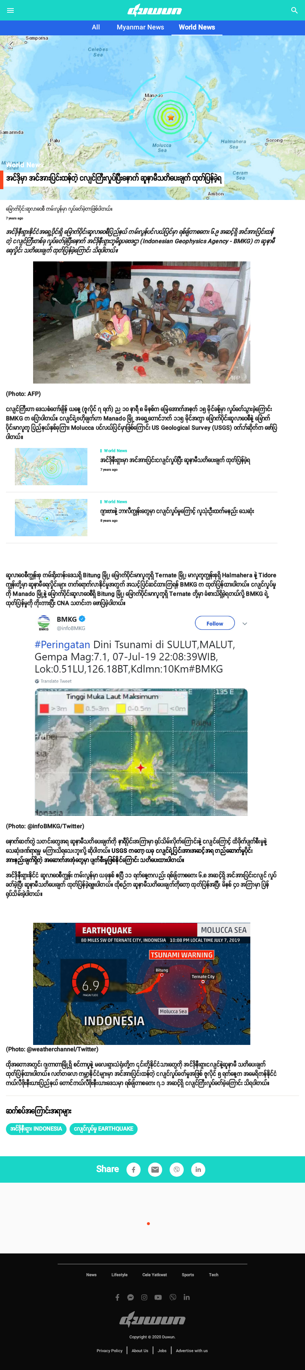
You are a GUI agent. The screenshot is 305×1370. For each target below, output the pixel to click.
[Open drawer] (10, 10)
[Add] (133, 1170)
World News (197, 27)
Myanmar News (140, 27)
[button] (36, 1129)
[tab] (96, 27)
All (96, 27)
